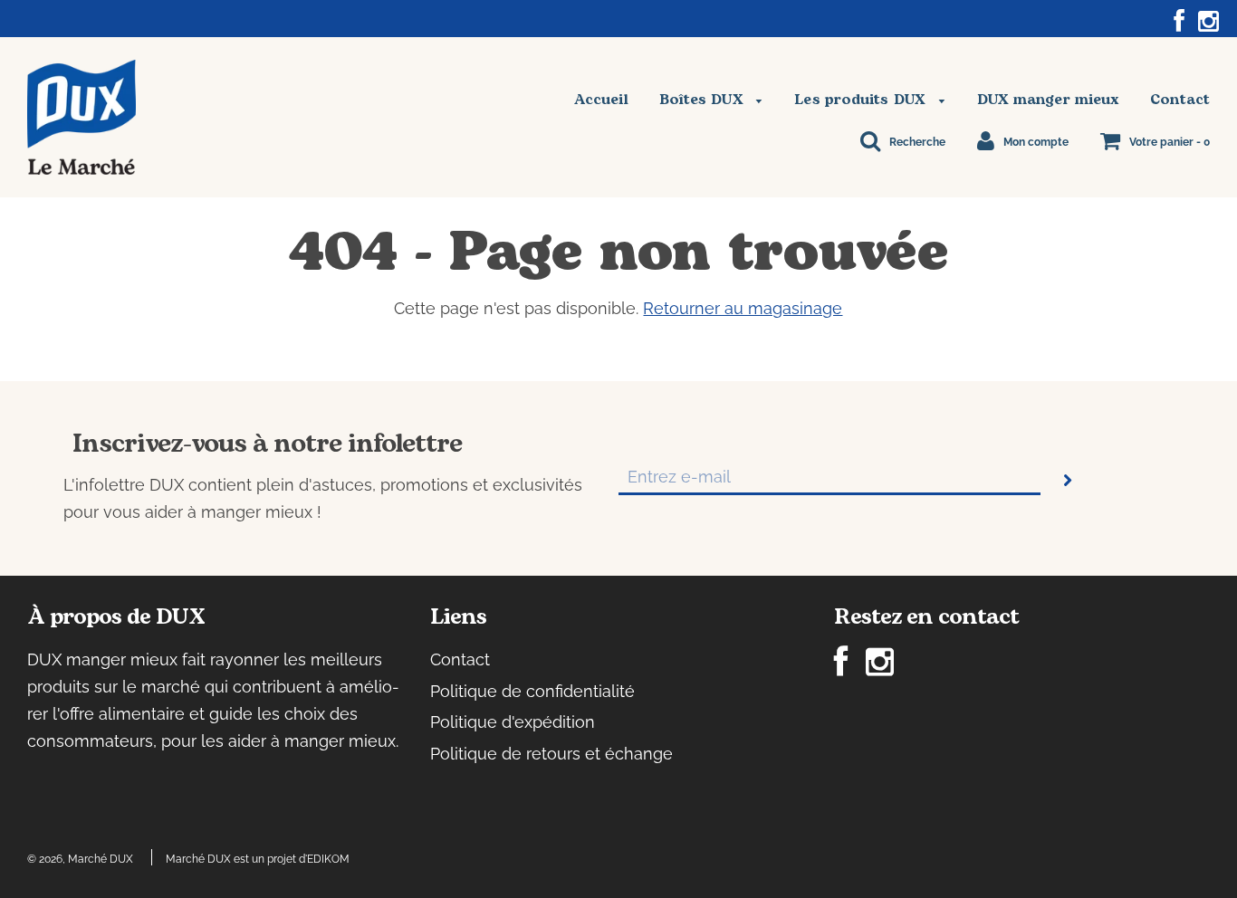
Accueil (601, 99)
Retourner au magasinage (742, 308)
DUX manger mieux (1048, 99)
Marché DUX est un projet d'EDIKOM (258, 859)
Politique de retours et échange (551, 753)
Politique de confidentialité (532, 691)
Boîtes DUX (703, 99)
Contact (1180, 99)
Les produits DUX (862, 99)
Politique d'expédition (512, 721)
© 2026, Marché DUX (80, 859)
